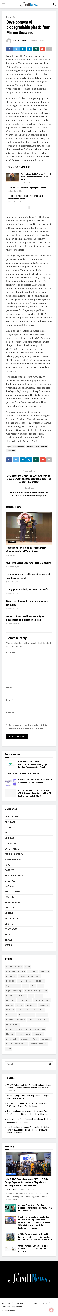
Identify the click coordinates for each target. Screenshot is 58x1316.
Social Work (11, 918)
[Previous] (26, 207)
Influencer (11, 1015)
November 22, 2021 (14, 608)
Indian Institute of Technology (30, 1010)
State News (11, 929)
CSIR (25, 986)
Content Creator (25, 981)
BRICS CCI (10, 981)
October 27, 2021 (13, 623)
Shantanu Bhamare (38, 1044)
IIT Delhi (10, 1010)
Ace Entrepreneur (14, 967)
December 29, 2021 (16, 191)
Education (10, 843)
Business (9, 838)
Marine (30, 447)
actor (27, 967)
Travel (8, 940)
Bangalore (44, 971)
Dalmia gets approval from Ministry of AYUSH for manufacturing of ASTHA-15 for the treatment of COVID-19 (34, 793)
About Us (6, 1303)
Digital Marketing (13, 991)
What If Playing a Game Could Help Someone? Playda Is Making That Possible (33, 1248)
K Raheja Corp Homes (38, 1020)
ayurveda (32, 971)
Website (10, 713)
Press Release (12, 902)
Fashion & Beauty (14, 854)
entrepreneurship (42, 1000)
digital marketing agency (36, 991)
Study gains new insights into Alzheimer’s (27, 589)
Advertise (19, 1303)
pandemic (38, 1034)
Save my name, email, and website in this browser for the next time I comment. (28, 726)
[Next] (31, 207)
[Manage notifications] (51, 1310)
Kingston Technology (15, 1020)
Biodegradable (18, 447)
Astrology (11, 827)
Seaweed (11, 451)
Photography (12, 891)
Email (9, 700)
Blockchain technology (29, 976)
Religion (9, 908)
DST (31, 995)
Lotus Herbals (12, 1024)
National (10, 886)
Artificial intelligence (15, 971)
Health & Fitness (14, 875)
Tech (7, 934)
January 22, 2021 (37, 41)
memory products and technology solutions (25, 1029)
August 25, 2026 (24, 1189)
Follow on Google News (12, 1307)
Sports (9, 924)
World (8, 945)
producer (25, 1039)
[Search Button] (50, 1064)
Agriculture (11, 816)
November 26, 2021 (14, 593)
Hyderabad (43, 1005)
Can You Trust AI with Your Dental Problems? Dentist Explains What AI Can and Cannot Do (35, 1208)
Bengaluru (10, 976)
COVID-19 (40, 981)
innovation (41, 1015)
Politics (9, 897)
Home (8, 17)
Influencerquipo (26, 1015)
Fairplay (9, 1005)
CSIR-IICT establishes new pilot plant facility (27, 187)
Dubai (38, 995)
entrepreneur (24, 1000)
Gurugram (31, 1005)
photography (11, 1039)
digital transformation (15, 995)
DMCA (44, 1303)
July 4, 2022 (26, 183)
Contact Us (32, 1303)
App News (10, 822)
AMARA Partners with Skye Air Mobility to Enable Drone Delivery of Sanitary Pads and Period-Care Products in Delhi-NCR (29, 1088)
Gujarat (20, 1005)
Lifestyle (10, 881)
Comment (11, 652)
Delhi (40, 986)
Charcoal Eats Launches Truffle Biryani (23, 773)
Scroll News (21, 41)
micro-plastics (41, 447)
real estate (45, 1039)
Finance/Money (13, 859)
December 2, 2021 (16, 202)
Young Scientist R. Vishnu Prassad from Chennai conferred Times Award (36, 177)
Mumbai (9, 1034)
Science (16, 17)
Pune (35, 1039)
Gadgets (9, 870)
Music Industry (23, 1034)
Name (10, 687)
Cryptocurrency (13, 986)
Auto (7, 833)
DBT (32, 986)
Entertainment (13, 849)
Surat (8, 1048)
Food (7, 865)
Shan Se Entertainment (16, 1044)
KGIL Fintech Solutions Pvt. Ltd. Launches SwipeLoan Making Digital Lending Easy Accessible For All (33, 764)
